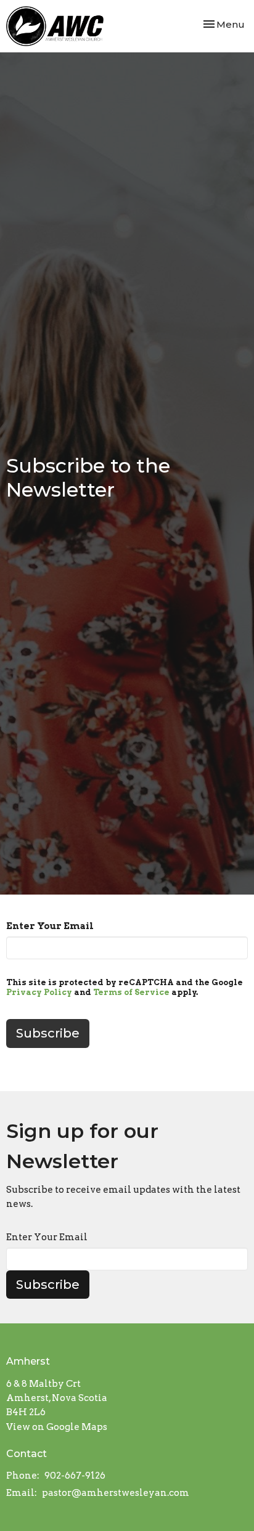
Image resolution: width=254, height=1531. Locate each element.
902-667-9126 (74, 1475)
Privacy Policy (39, 992)
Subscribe (48, 1284)
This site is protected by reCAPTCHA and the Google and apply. (124, 987)
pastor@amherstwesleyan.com (115, 1492)
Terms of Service (131, 992)
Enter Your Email (50, 926)
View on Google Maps (56, 1426)
